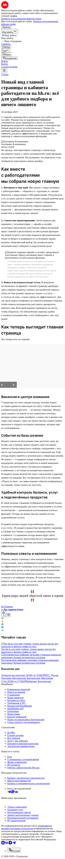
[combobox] (14, 850)
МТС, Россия (51, 675)
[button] (4, 61)
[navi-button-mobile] (4, 70)
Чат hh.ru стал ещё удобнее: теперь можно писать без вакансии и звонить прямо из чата (28, 650)
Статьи (4, 74)
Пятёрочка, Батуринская (38, 681)
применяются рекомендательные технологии (26, 827)
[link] (6, 54)
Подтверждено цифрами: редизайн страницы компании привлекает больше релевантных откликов (30, 661)
